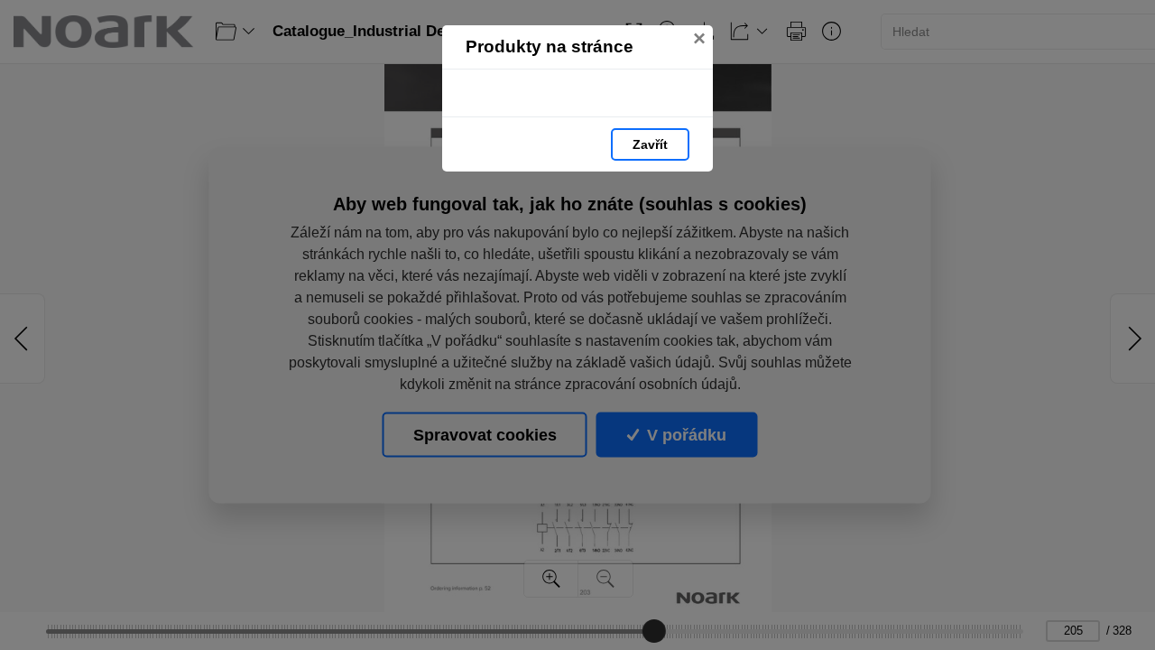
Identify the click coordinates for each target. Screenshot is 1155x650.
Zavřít (650, 144)
